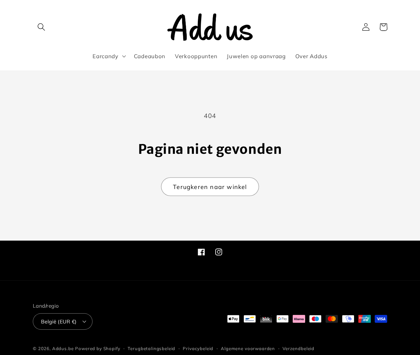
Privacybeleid (198, 348)
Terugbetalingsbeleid (151, 348)
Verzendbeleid (298, 348)
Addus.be (63, 348)
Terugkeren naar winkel (210, 187)
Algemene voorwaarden (248, 348)
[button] (41, 27)
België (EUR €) (59, 321)
